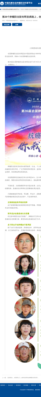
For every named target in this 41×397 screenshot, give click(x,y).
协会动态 (10, 385)
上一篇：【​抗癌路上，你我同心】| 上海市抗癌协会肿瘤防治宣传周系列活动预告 (20, 377)
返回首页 (2, 385)
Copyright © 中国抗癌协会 (27, 389)
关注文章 (6, 24)
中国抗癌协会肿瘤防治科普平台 (10, 9)
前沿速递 (25, 385)
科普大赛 (33, 385)
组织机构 (18, 385)
